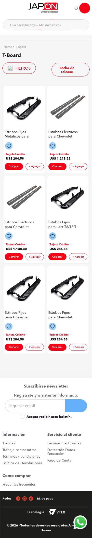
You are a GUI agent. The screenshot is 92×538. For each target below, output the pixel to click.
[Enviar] (76, 405)
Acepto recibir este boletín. (49, 417)
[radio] (39, 69)
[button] (15, 154)
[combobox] (46, 24)
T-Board (20, 47)
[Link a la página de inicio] (7, 47)
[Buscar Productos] (82, 24)
